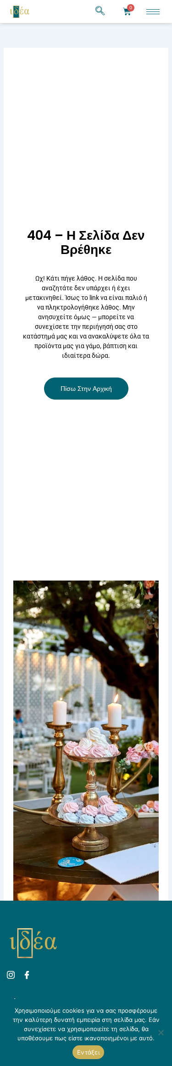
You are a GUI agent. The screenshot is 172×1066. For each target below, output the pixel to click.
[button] (100, 11)
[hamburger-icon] (153, 12)
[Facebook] (28, 975)
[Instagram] (12, 975)
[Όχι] (160, 1032)
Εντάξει (88, 1052)
